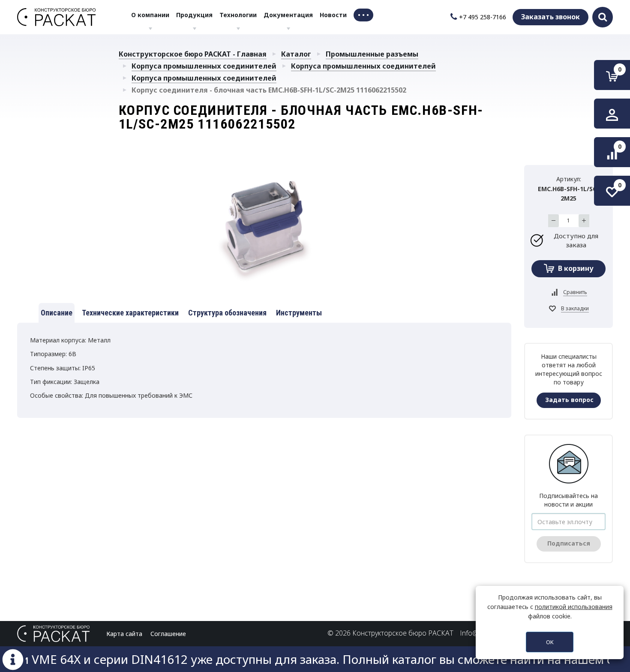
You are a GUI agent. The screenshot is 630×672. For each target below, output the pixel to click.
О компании (150, 15)
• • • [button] (363, 15)
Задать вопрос (569, 400)
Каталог (296, 54)
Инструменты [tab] (299, 312)
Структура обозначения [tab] (227, 312)
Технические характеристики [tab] (130, 312)
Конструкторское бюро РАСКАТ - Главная (193, 54)
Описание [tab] (56, 312)
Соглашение (168, 634)
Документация (288, 15)
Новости (333, 15)
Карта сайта (124, 634)
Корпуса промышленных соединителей (204, 66)
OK (550, 642)
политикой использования (573, 607)
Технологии (238, 15)
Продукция (194, 15)
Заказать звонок (550, 16)
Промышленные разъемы (372, 54)
